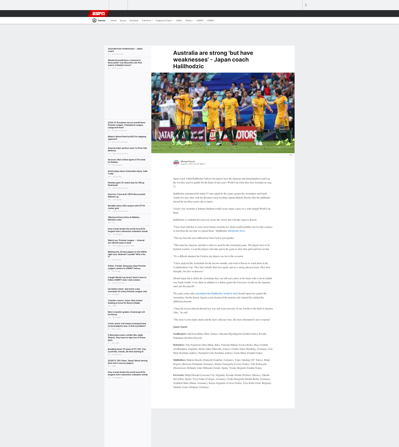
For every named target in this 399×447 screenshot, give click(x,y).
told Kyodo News (236, 230)
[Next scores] (305, 5)
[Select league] (100, 5)
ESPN (98, 13)
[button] (298, 13)
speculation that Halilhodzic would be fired (216, 293)
